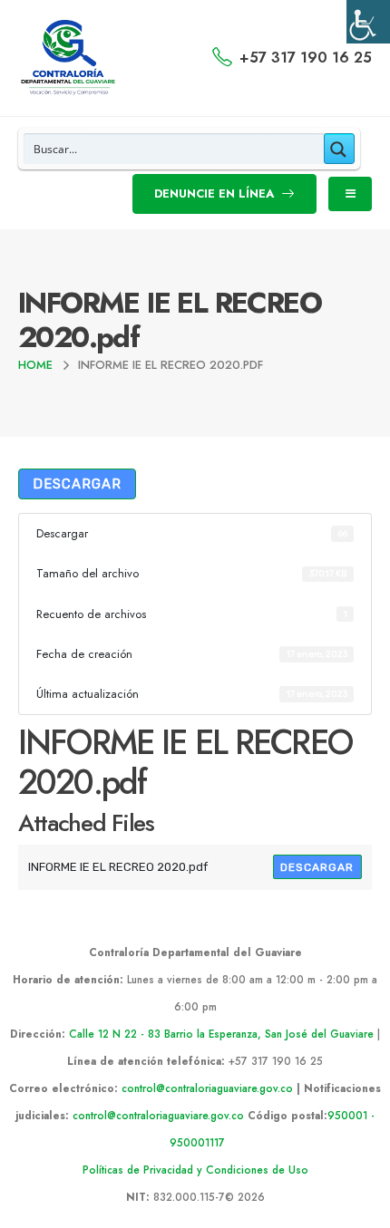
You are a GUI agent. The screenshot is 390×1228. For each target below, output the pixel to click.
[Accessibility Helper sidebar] (368, 22)
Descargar (77, 484)
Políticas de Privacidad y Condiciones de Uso (195, 1169)
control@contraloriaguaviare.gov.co (207, 1088)
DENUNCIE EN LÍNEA (216, 193)
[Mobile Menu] (350, 194)
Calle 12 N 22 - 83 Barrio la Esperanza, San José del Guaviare (221, 1033)
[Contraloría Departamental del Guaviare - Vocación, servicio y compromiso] (68, 58)
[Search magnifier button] (339, 148)
